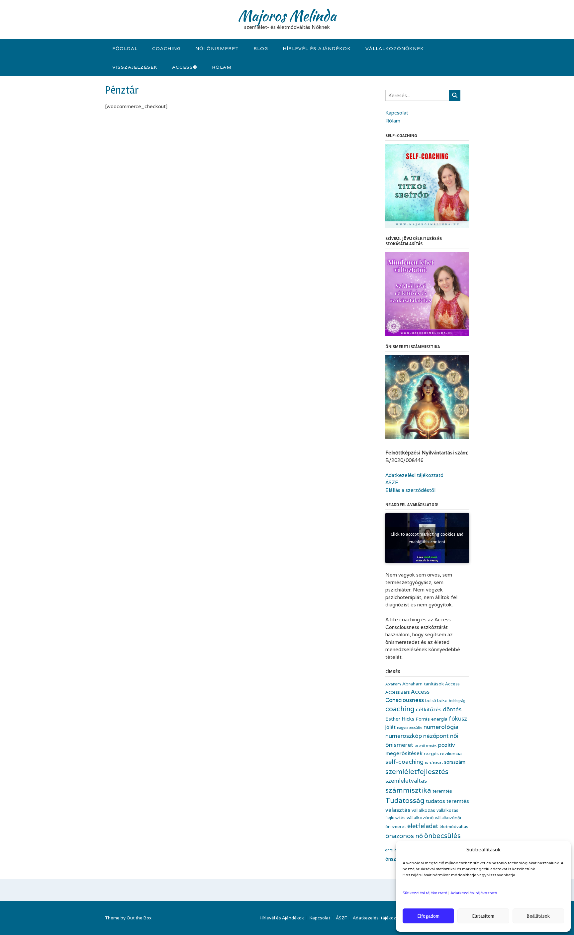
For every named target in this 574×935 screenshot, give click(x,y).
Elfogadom (428, 916)
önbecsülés (442, 835)
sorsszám (454, 762)
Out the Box (139, 918)
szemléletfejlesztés (416, 771)
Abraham (393, 684)
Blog (260, 48)
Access (452, 684)
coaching (400, 709)
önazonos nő (404, 836)
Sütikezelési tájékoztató (425, 892)
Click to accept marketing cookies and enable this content (427, 538)
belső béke (436, 700)
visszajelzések (134, 67)
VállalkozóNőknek (394, 48)
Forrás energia (431, 719)
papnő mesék (425, 745)
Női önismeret (217, 48)
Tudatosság (405, 800)
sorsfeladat (434, 762)
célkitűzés (428, 709)
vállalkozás (423, 810)
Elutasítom (483, 916)
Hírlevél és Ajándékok (317, 48)
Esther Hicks (399, 719)
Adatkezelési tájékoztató (473, 892)
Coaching (166, 48)
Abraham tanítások (423, 684)
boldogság (457, 700)
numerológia (441, 727)
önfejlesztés (395, 850)
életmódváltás (453, 826)
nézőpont (436, 736)
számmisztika (408, 790)
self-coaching (404, 761)
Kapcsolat (396, 113)
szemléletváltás (406, 780)
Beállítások (538, 916)
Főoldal (125, 48)
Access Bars (397, 692)
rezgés (431, 753)
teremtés (442, 791)
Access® (184, 67)
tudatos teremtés (447, 801)
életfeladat (422, 826)
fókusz (458, 718)
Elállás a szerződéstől (410, 490)
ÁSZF (391, 482)
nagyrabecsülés (409, 727)
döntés (452, 709)
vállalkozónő (420, 817)
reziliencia (451, 753)
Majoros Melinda (287, 15)
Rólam (222, 67)
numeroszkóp (403, 736)
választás (397, 810)
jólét (390, 727)
